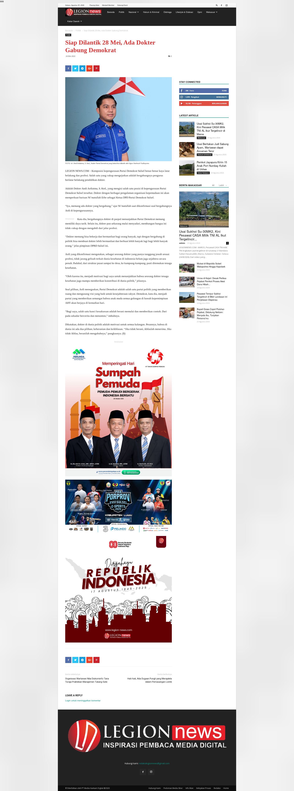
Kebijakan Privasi (203, 788)
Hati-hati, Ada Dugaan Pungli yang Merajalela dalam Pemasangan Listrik (149, 680)
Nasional (132, 12)
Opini (199, 12)
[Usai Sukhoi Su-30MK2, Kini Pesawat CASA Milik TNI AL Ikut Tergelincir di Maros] (186, 129)
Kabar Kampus (203, 173)
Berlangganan (219, 103)
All (213, 185)
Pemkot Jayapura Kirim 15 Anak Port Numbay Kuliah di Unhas (212, 165)
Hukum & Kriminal (151, 12)
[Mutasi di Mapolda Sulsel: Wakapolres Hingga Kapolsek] (186, 267)
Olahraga (168, 12)
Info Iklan (189, 788)
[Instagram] (226, 5)
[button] (217, 5)
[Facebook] (221, 5)
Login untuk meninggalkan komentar (83, 700)
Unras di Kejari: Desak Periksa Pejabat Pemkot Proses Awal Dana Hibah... (211, 281)
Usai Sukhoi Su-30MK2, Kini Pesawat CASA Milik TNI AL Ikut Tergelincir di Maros (211, 129)
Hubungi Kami (122, 5)
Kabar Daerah (73, 21)
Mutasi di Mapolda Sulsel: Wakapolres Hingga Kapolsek (211, 265)
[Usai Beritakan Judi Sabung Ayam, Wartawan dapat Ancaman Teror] (186, 149)
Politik (121, 12)
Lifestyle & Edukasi (184, 12)
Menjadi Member (108, 5)
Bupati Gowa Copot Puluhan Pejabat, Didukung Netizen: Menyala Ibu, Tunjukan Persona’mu (210, 314)
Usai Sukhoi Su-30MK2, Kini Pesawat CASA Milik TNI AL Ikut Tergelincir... (202, 235)
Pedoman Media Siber (173, 788)
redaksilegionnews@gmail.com (154, 763)
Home (226, 788)
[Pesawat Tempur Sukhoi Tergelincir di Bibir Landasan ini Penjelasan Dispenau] (186, 297)
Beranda (111, 12)
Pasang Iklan (94, 5)
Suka (224, 90)
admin (182, 243)
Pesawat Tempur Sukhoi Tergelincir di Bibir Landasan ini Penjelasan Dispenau (212, 296)
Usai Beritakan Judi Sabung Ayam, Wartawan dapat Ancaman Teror (212, 147)
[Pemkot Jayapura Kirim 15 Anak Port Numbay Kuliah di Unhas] (186, 168)
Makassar (210, 12)
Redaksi (217, 788)
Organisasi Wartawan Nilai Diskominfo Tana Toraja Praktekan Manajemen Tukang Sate (87, 680)
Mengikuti (221, 97)
